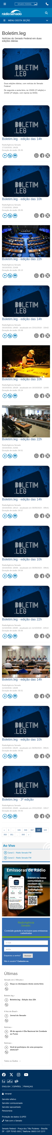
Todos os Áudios (11, 1061)
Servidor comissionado (12, 1103)
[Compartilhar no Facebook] (42, 155)
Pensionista (7, 1111)
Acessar (27, 956)
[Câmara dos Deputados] (4, 1081)
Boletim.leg (8, 995)
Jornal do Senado (18, 1015)
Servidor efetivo (9, 1099)
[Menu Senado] (4, 4)
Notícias (7, 1027)
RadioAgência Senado (11, 145)
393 (23, 835)
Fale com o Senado (13, 1120)
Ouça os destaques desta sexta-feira (26, 984)
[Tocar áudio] (4, 155)
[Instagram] (18, 1075)
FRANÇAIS (28, 1086)
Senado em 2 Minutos (13, 980)
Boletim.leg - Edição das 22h (23, 1000)
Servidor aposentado (11, 1107)
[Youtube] (25, 1075)
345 (19, 830)
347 (32, 830)
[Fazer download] (15, 155)
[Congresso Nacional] (9, 1081)
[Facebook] (5, 1075)
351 (11, 835)
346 (25, 830)
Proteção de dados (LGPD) (14, 1117)
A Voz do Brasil (10, 1011)
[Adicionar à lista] (9, 155)
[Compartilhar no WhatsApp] (36, 155)
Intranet (8, 1094)
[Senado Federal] (26, 4)
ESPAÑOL (16, 1086)
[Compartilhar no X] (47, 155)
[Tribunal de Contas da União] (16, 1081)
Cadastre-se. (23, 961)
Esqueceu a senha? (12, 955)
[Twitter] (11, 1075)
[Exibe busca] (46, 13)
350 (5, 835)
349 (45, 830)
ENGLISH (6, 1086)
